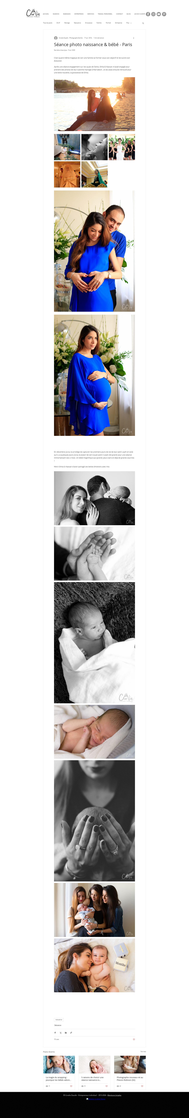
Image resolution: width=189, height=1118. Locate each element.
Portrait (108, 23)
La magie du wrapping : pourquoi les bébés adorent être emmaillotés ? (58, 1078)
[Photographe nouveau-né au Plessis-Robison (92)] (130, 1064)
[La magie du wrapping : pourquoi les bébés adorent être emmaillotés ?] (59, 1064)
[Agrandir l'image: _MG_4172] (67, 147)
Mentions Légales (114, 1095)
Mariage (67, 23)
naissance (58, 1020)
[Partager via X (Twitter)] (60, 1033)
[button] (56, 13)
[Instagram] (153, 14)
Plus (127, 23)
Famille (99, 23)
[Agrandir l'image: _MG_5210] (67, 174)
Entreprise (118, 23)
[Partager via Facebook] (55, 1033)
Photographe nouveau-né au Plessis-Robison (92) (130, 1078)
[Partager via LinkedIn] (66, 1033)
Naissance (77, 23)
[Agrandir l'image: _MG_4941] (94, 174)
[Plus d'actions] (133, 38)
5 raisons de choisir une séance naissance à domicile (92, 1078)
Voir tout (143, 1052)
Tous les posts (47, 23)
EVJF (58, 23)
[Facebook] (148, 14)
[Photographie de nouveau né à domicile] (94, 1064)
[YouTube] (159, 14)
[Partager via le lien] (71, 1033)
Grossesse (88, 23)
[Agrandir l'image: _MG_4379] (122, 147)
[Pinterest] (164, 14)
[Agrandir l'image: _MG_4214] (94, 147)
